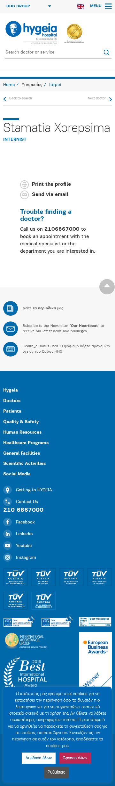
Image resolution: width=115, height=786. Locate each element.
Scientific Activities (24, 463)
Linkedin (24, 534)
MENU (96, 6)
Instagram (26, 557)
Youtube (24, 546)
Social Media (17, 474)
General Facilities (21, 453)
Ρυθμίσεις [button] (56, 772)
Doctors (11, 401)
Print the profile (51, 184)
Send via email (50, 194)
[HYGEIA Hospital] (30, 32)
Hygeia (10, 390)
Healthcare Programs (26, 443)
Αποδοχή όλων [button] (39, 758)
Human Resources (22, 432)
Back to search (20, 98)
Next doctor (97, 98)
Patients (12, 411)
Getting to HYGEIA (34, 490)
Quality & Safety (21, 422)
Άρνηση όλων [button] (75, 758)
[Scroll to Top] (107, 287)
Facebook (25, 522)
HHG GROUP (18, 6)
